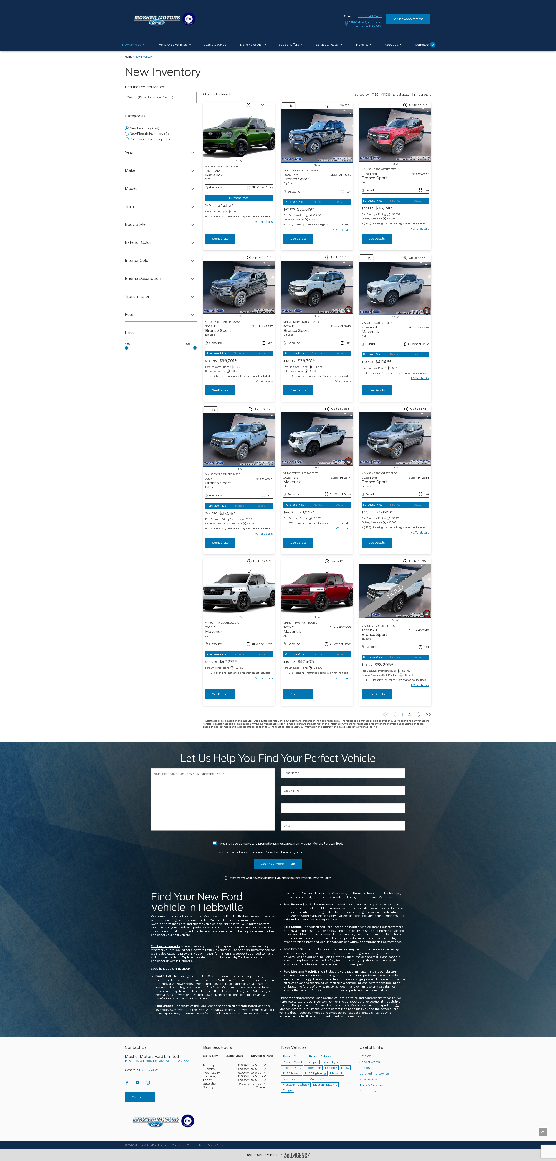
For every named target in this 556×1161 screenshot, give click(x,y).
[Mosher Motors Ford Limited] (163, 1121)
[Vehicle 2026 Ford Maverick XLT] (395, 288)
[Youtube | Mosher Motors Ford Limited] (137, 1083)
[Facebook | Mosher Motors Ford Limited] (127, 1083)
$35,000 (130, 344)
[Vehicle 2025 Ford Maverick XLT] (239, 133)
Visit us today (378, 1012)
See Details (220, 238)
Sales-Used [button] (234, 1056)
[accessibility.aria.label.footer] (297, 1155)
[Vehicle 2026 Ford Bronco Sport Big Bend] (317, 136)
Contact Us (140, 1097)
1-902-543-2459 (370, 16)
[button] (263, 222)
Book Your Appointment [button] (278, 863)
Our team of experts (165, 946)
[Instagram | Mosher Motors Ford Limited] (148, 1083)
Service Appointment (408, 19)
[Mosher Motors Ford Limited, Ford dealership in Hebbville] (164, 18)
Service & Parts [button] (262, 1056)
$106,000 (190, 344)
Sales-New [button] (211, 1056)
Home (128, 57)
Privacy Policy (322, 878)
